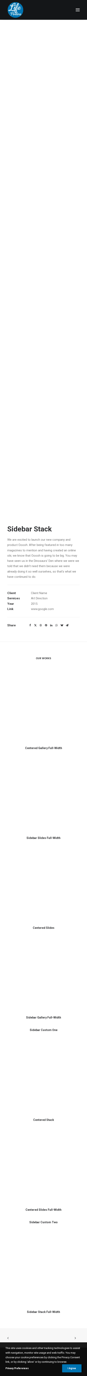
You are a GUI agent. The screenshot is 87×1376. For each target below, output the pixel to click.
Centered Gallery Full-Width (43, 748)
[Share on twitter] (35, 625)
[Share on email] (67, 625)
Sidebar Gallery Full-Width (43, 1017)
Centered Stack (43, 1119)
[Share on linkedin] (51, 625)
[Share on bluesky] (61, 625)
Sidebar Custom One (43, 1030)
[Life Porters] (15, 10)
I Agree (72, 1368)
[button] (77, 10)
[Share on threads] (40, 625)
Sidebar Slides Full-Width (43, 838)
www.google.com (42, 609)
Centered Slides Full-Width (43, 1209)
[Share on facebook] (30, 625)
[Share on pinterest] (46, 625)
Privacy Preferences (17, 1368)
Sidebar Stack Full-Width (43, 1312)
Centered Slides (43, 927)
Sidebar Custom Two (43, 1222)
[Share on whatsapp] (56, 625)
